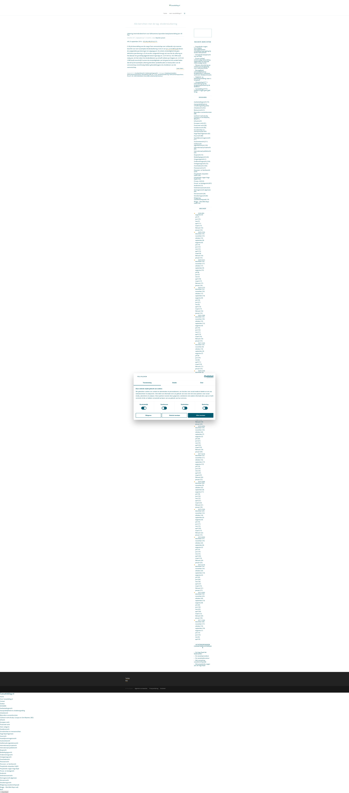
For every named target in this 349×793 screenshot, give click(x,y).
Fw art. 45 (130, 76)
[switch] (164, 408)
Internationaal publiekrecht (202, 151)
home (165, 13)
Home (2, 697)
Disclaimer (163, 688)
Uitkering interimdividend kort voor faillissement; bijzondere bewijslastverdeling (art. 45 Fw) (154, 34)
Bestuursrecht (198, 110)
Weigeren (148, 415)
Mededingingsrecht (200, 157)
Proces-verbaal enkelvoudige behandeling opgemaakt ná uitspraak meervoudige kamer (202, 61)
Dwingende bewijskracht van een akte (202, 55)
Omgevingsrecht (199, 159)
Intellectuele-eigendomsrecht (199, 144)
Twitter (127, 678)
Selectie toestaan (174, 415)
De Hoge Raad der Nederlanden (200, 653)
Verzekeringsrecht (199, 196)
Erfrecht (196, 121)
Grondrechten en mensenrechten (199, 130)
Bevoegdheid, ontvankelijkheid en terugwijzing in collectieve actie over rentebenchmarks (202, 72)
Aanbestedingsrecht (200, 102)
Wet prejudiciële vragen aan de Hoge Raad (202, 664)
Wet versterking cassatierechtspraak (200, 661)
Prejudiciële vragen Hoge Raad (201, 178)
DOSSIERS (3, 706)
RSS (126, 681)
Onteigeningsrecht (199, 163)
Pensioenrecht (198, 168)
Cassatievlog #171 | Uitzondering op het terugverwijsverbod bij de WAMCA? (202, 84)
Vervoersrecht (198, 193)
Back (1, 789)
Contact (2, 701)
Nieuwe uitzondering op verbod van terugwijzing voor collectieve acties (202, 66)
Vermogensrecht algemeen (202, 190)
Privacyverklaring (153, 688)
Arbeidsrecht (198, 108)
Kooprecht (197, 155)
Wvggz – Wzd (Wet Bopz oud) (201, 202)
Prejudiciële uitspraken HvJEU (201, 174)
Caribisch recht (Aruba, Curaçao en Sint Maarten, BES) (202, 117)
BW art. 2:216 (153, 74)
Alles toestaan (200, 415)
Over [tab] (201, 382)
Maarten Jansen (160, 38)
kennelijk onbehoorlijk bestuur (153, 76)
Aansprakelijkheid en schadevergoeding (200, 105)
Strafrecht (197, 185)
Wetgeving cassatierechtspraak (200, 198)
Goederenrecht (198, 128)
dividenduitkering (163, 74)
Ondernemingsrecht (151, 73)
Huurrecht (197, 136)
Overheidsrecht (199, 166)
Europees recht (198, 123)
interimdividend (139, 76)
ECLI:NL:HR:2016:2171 (150, 41)
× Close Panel (4, 792)
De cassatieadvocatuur (202, 658)
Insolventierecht (140, 73)
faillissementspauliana (176, 74)
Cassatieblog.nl (7, 693)
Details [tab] (174, 382)
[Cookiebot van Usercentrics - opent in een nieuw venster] (205, 376)
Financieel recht (199, 125)
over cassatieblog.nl (175, 13)
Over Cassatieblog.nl (6, 699)
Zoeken (2, 704)
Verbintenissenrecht (200, 188)
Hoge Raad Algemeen (200, 133)
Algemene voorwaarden (141, 688)
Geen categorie (4, 727)
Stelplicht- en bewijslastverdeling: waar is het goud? (202, 78)
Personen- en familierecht (202, 170)
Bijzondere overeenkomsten (203, 112)
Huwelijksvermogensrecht (202, 138)
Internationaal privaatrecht (202, 147)
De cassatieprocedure (202, 656)
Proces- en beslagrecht (201, 183)
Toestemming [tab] (147, 382)
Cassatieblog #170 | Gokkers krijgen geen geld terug (202, 90)
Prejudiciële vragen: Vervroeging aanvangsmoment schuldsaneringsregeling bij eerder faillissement (202, 49)
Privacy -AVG (198, 181)
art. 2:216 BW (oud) (172, 49)
